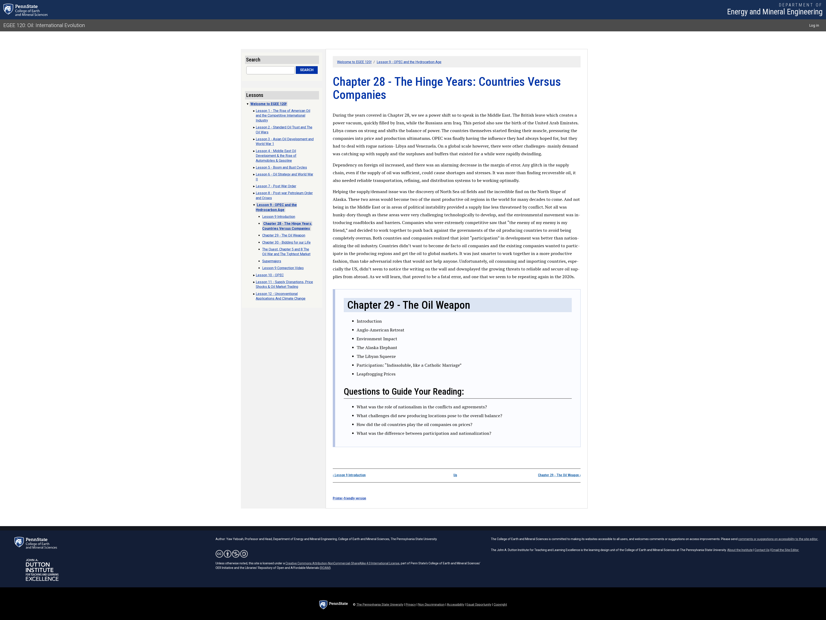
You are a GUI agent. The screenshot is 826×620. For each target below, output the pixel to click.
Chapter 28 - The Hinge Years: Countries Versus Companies (287, 225)
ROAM (325, 568)
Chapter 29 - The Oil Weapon (559, 475)
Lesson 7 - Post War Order (276, 186)
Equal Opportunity (479, 604)
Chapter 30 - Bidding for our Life (286, 242)
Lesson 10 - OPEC (270, 275)
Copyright (500, 604)
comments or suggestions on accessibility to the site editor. (778, 539)
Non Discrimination (431, 604)
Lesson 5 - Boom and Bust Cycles (281, 167)
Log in (814, 25)
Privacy (411, 604)
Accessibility (455, 604)
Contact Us (762, 550)
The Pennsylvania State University (379, 604)
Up (455, 475)
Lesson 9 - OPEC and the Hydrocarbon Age (409, 62)
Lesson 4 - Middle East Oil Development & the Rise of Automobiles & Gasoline (276, 156)
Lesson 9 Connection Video (283, 268)
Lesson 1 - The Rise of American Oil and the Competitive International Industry (283, 115)
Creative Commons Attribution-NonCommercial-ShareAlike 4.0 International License (342, 563)
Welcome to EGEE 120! (354, 62)
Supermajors (271, 261)
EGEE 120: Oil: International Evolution (44, 25)
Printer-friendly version (349, 498)
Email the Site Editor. (785, 550)
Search (306, 70)
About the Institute (740, 550)
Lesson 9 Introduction (349, 475)
